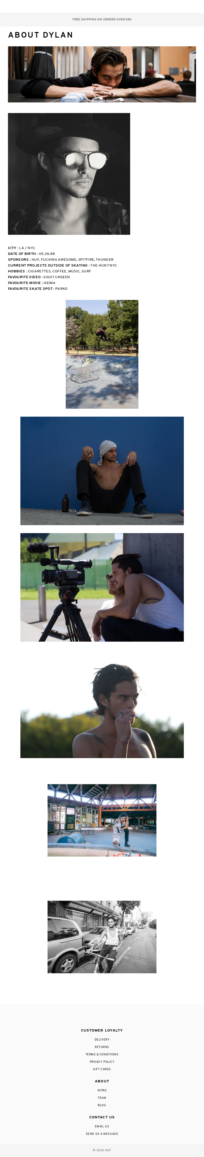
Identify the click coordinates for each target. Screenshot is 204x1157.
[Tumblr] (112, 1016)
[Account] (170, 6)
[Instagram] (80, 1016)
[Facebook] (90, 1016)
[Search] (159, 6)
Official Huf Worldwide (20, 6)
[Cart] (181, 6)
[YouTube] (122, 1016)
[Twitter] (102, 1016)
